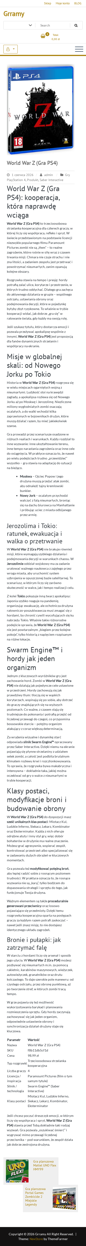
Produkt (32, 180)
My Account (10, 49)
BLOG (77, 3)
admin (48, 175)
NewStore (36, 1239)
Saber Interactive (51, 180)
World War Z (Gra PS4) (32, 162)
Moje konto (63, 3)
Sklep (47, 3)
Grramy (13, 13)
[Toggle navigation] (79, 49)
